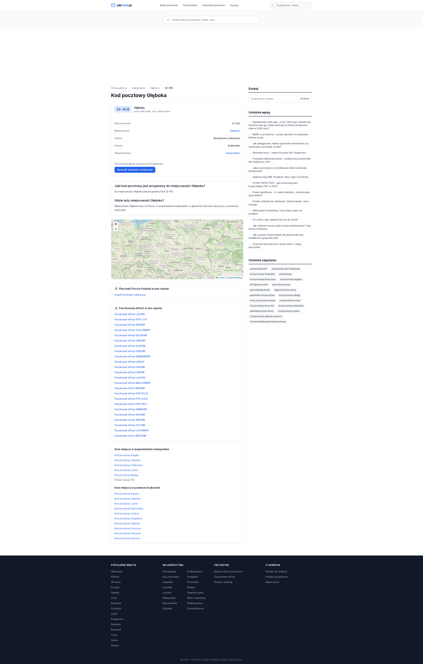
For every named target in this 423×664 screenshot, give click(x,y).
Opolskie (167, 608)
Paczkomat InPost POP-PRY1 (131, 404)
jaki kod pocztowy (281, 284)
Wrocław (116, 582)
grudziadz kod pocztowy (262, 295)
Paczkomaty (190, 5)
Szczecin (116, 608)
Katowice (116, 603)
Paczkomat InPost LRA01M (130, 367)
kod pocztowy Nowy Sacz (263, 279)
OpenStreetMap (235, 277)
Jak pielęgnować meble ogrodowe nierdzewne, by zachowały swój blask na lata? (279, 145)
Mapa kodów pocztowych (228, 571)
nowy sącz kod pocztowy (262, 300)
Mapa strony (272, 582)
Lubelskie (168, 582)
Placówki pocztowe (213, 5)
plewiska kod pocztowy (261, 311)
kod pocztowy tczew (290, 300)
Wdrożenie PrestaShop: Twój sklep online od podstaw (275, 212)
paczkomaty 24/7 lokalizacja (286, 269)
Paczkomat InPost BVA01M (130, 324)
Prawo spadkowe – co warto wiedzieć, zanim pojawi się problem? (279, 194)
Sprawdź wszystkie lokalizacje (135, 169)
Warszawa (116, 571)
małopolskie (138, 88)
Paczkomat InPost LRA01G (129, 361)
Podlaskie (192, 576)
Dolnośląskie (169, 571)
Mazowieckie (170, 603)
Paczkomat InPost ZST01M (130, 425)
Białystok (116, 624)
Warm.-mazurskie (196, 597)
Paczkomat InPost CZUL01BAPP (132, 330)
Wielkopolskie (195, 603)
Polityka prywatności (277, 576)
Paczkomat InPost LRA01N (129, 372)
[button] (115, 224)
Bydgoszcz (117, 619)
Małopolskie (169, 597)
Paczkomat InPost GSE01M (130, 351)
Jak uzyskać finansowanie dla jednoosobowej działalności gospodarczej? (276, 236)
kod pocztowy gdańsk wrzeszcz (266, 316)
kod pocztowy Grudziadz (262, 274)
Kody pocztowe (169, 5)
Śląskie (191, 587)
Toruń (114, 634)
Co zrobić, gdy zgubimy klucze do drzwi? (275, 219)
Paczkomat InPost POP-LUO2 (131, 398)
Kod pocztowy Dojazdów (128, 518)
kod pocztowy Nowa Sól (262, 306)
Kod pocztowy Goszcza (128, 528)
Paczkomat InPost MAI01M (130, 388)
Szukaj (304, 98)
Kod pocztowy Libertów (127, 460)
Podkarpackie (194, 571)
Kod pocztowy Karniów (127, 538)
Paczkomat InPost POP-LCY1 (131, 319)
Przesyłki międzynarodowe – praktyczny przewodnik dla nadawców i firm (280, 160)
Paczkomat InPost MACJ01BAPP (133, 382)
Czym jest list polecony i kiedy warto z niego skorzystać (275, 246)
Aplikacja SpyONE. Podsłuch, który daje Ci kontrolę (280, 177)
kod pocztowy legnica (291, 279)
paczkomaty (285, 274)
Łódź (114, 597)
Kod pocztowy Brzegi (126, 475)
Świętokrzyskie (195, 592)
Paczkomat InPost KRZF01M (130, 435)
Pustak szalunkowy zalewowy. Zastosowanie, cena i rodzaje (279, 203)
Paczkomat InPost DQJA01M (131, 335)
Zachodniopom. (195, 608)
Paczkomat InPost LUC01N (130, 314)
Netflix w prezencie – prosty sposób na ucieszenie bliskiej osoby (278, 136)
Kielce (114, 640)
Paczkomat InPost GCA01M (130, 345)
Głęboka (154, 88)
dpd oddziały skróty (260, 290)
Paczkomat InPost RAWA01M (131, 409)
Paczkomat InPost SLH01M (130, 414)
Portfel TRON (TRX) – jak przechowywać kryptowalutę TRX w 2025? (273, 184)
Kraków (115, 576)
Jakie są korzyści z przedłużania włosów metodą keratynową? (277, 169)
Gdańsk (115, 592)
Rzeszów (116, 629)
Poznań (115, 587)
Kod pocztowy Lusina (126, 470)
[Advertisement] (211, 54)
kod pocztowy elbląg (289, 295)
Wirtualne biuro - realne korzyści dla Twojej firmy (279, 152)
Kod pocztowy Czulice (127, 513)
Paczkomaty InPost (224, 576)
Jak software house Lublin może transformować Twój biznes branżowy (280, 227)
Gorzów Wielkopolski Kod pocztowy (268, 321)
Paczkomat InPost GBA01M (130, 340)
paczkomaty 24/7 (258, 269)
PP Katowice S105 (259, 284)
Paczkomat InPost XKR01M (130, 419)
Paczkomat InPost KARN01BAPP (133, 356)
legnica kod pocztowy (285, 290)
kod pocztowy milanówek (291, 306)
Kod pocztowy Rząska (127, 455)
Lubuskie (167, 587)
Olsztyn (115, 645)
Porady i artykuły (223, 582)
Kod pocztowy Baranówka (129, 508)
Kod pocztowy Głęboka (127, 523)
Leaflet (221, 277)
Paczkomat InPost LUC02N (130, 377)
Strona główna (119, 88)
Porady (234, 5)
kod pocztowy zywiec (289, 311)
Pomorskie (193, 582)
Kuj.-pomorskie (171, 576)
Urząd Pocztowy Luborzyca (130, 294)
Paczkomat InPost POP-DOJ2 (131, 393)
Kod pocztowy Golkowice (129, 465)
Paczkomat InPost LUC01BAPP (132, 430)
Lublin (114, 613)
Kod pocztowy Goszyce (128, 533)
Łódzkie (167, 592)
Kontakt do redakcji (276, 571)
